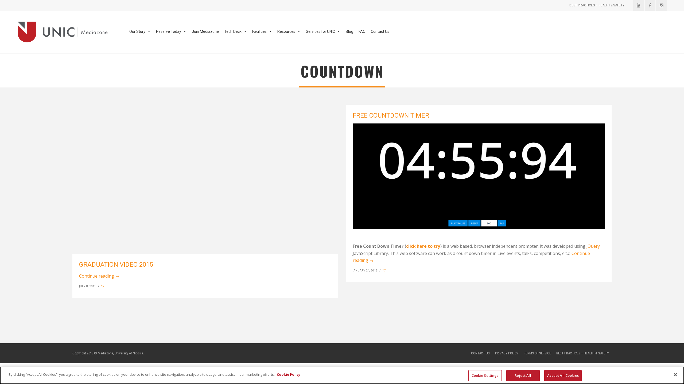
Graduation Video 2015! (117, 264)
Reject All (523, 375)
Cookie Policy (288, 374)
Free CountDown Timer (391, 115)
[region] (342, 375)
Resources (286, 31)
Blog (349, 31)
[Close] (675, 375)
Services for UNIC (320, 31)
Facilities (259, 31)
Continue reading (99, 276)
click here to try (423, 246)
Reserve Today (168, 31)
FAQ (362, 31)
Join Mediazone (205, 31)
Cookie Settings (485, 375)
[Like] (103, 286)
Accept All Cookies (563, 375)
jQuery (593, 246)
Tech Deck (233, 31)
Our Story (137, 31)
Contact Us (380, 31)
